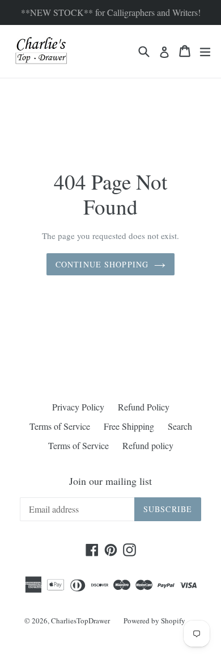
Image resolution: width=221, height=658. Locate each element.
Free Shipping (129, 426)
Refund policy (147, 445)
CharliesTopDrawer (80, 620)
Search (180, 426)
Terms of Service (59, 426)
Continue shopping (102, 264)
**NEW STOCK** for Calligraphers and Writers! (111, 12)
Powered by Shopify (154, 620)
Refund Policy (143, 407)
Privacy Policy (78, 407)
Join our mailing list (110, 481)
